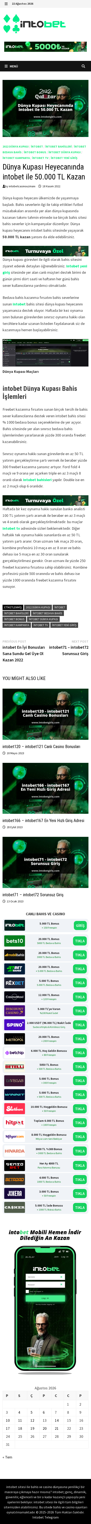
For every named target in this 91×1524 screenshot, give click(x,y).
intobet (37, 146)
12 (32, 1420)
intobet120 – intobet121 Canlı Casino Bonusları (41, 746)
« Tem (7, 1457)
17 (8, 1428)
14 (57, 1420)
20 (45, 1428)
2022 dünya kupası (16, 146)
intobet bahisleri (58, 146)
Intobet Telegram (45, 1517)
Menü (13, 66)
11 (20, 1420)
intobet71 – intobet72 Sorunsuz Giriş (33, 894)
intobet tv (40, 158)
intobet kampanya (16, 158)
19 (32, 1428)
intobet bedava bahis (47, 613)
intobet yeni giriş (64, 158)
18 (20, 1428)
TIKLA (80, 940)
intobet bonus (35, 152)
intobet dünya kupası (64, 152)
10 (8, 1420)
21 (57, 1428)
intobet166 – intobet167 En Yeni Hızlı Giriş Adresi (44, 820)
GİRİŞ (80, 925)
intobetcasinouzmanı (22, 186)
